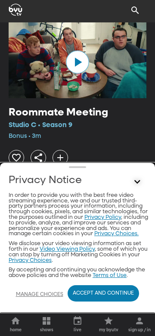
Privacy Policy (102, 217)
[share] (38, 157)
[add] (60, 157)
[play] (77, 62)
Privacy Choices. (116, 233)
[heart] (16, 157)
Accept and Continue (103, 293)
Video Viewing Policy (67, 249)
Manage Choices (39, 294)
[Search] (135, 10)
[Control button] (137, 182)
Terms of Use (110, 275)
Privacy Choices (30, 260)
